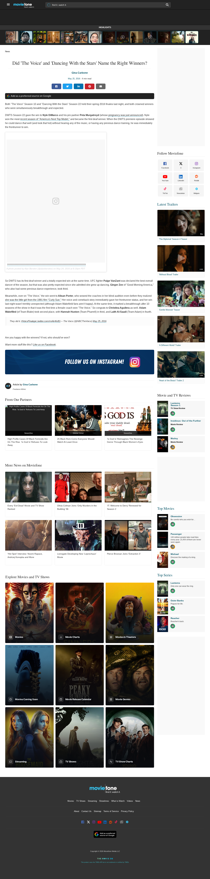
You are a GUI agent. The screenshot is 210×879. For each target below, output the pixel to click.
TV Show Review (178, 408)
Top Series (164, 575)
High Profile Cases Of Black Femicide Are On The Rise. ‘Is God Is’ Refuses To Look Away (28, 442)
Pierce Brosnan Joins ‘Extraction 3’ (124, 554)
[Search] (167, 4)
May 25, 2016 (74, 78)
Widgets (197, 193)
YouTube (165, 180)
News (7, 51)
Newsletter (181, 193)
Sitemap (97, 811)
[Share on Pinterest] (89, 86)
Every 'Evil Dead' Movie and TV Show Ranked (26, 507)
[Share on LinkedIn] (78, 86)
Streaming (92, 801)
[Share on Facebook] (56, 86)
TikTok (165, 193)
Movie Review (177, 424)
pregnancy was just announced (125, 115)
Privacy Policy (127, 811)
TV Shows (80, 801)
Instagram (196, 168)
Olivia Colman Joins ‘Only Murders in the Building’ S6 (77, 507)
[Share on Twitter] (67, 86)
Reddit (196, 180)
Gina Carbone (80, 72)
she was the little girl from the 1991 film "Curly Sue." (33, 300)
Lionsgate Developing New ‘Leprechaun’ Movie (76, 555)
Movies (70, 801)
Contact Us (86, 811)
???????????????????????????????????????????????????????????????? (46, 264)
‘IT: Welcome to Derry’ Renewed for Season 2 (124, 507)
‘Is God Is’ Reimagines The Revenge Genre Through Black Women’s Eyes (125, 440)
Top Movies (165, 508)
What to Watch (118, 801)
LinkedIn (181, 180)
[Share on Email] (100, 86)
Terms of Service (111, 811)
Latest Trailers (167, 204)
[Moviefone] (25, 5)
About (76, 811)
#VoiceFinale (27, 321)
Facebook (165, 168)
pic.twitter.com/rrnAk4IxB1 (47, 321)
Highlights (105, 27)
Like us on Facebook (44, 344)
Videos (130, 801)
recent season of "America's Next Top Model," (45, 119)
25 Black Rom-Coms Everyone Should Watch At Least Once (75, 440)
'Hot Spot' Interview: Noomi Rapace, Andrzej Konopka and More (25, 555)
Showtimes (104, 801)
